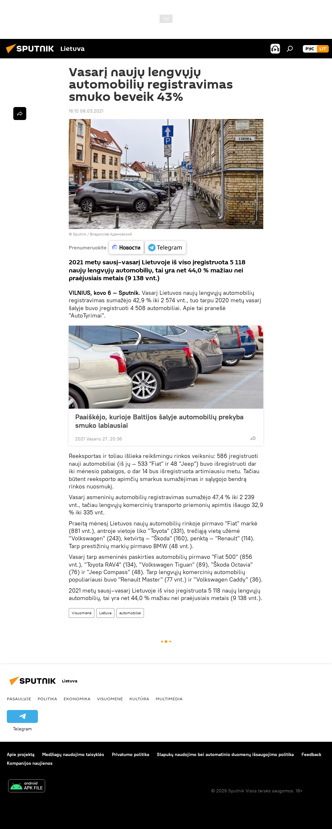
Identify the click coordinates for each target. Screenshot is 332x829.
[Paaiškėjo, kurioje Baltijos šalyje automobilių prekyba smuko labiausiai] (166, 367)
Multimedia (169, 699)
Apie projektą (20, 754)
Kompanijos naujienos (30, 763)
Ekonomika (77, 699)
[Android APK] (27, 786)
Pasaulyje (19, 699)
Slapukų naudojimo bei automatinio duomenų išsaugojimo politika (225, 754)
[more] (253, 438)
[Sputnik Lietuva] (31, 54)
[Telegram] (165, 247)
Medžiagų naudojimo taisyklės (73, 754)
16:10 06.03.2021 (86, 111)
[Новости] (126, 247)
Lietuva (105, 612)
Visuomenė (81, 612)
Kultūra (139, 699)
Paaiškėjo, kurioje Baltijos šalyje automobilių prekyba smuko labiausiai (159, 421)
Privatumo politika (130, 754)
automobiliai (130, 612)
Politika (47, 699)
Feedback (311, 754)
